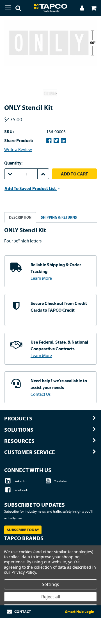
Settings (50, 584)
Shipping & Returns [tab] (59, 217)
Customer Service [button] (29, 452)
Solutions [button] (18, 429)
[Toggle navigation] (7, 7)
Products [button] (18, 418)
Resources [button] (19, 441)
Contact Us (40, 394)
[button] (16, 8)
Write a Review (18, 149)
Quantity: (13, 163)
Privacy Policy (24, 572)
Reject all (50, 597)
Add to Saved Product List (30, 188)
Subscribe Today (23, 529)
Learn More (41, 278)
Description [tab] (20, 217)
